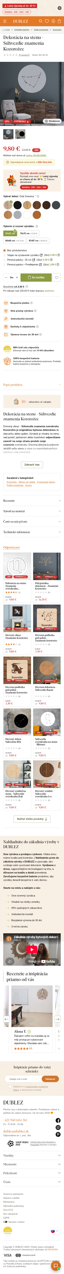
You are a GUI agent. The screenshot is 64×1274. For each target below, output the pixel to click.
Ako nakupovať (10, 1214)
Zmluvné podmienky (16, 1266)
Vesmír (28, 485)
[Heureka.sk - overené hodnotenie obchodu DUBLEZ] (7, 1230)
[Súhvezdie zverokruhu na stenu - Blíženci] (47, 722)
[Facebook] (58, 1120)
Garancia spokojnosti (13, 1194)
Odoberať (50, 1079)
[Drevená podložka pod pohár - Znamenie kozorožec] (47, 618)
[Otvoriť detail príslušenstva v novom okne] (41, 255)
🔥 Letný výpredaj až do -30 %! (19, 6)
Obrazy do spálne (27, 482)
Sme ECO (8, 1210)
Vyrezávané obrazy (46, 482)
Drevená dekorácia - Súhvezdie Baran (46, 688)
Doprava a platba (11, 1198)
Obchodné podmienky (13, 1206)
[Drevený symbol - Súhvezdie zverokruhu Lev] (47, 774)
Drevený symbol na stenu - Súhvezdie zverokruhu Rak (15, 794)
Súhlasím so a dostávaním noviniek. (30, 1088)
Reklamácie (8, 1202)
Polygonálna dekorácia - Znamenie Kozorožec (46, 586)
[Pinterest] (58, 1134)
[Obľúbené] (47, 21)
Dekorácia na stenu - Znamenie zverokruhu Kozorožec (16, 586)
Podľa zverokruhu (15, 485)
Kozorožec (12, 482)
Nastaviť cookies (17, 1222)
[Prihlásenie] (53, 21)
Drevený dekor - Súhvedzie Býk (14, 740)
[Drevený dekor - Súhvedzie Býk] (17, 722)
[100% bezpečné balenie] (7, 361)
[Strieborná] (8, 134)
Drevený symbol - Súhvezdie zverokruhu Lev (44, 794)
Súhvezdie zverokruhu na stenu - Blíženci (46, 742)
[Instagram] (58, 1127)
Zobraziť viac (32, 464)
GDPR (6, 1218)
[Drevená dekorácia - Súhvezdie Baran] (47, 670)
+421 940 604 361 (15, 1120)
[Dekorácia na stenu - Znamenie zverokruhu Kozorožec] (17, 566)
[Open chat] (56, 1266)
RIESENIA (53, 1249)
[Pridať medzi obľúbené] (57, 277)
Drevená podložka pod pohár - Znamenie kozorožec (46, 638)
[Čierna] (20, 134)
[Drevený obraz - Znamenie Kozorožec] (17, 618)
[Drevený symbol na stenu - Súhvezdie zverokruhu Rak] (17, 774)
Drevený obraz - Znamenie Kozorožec (16, 636)
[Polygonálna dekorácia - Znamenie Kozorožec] (47, 566)
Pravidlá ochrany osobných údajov (22, 1263)
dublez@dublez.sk (16, 1131)
